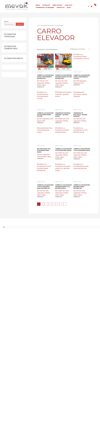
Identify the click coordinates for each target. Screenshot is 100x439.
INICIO (38, 5)
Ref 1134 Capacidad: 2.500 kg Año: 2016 (45, 117)
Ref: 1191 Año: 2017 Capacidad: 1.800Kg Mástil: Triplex (45, 80)
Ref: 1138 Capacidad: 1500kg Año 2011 (81, 79)
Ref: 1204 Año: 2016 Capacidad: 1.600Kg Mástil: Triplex (63, 80)
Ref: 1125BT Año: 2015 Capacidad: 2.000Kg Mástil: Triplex (63, 190)
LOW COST (68, 5)
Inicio (38, 25)
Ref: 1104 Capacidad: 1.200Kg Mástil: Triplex (44, 152)
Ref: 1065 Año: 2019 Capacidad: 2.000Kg (80, 117)
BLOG (69, 7)
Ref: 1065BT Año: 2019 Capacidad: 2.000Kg (62, 117)
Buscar (6, 21)
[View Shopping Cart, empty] (95, 6)
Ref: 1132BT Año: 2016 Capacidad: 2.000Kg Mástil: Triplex (81, 153)
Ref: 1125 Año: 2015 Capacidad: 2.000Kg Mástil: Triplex (81, 190)
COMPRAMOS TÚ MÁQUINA (45, 7)
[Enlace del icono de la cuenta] (91, 6)
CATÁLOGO (46, 5)
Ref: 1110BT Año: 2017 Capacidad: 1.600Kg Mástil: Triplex (63, 153)
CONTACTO (61, 7)
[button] (88, 6)
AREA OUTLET (57, 5)
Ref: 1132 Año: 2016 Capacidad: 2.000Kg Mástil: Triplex (45, 190)
